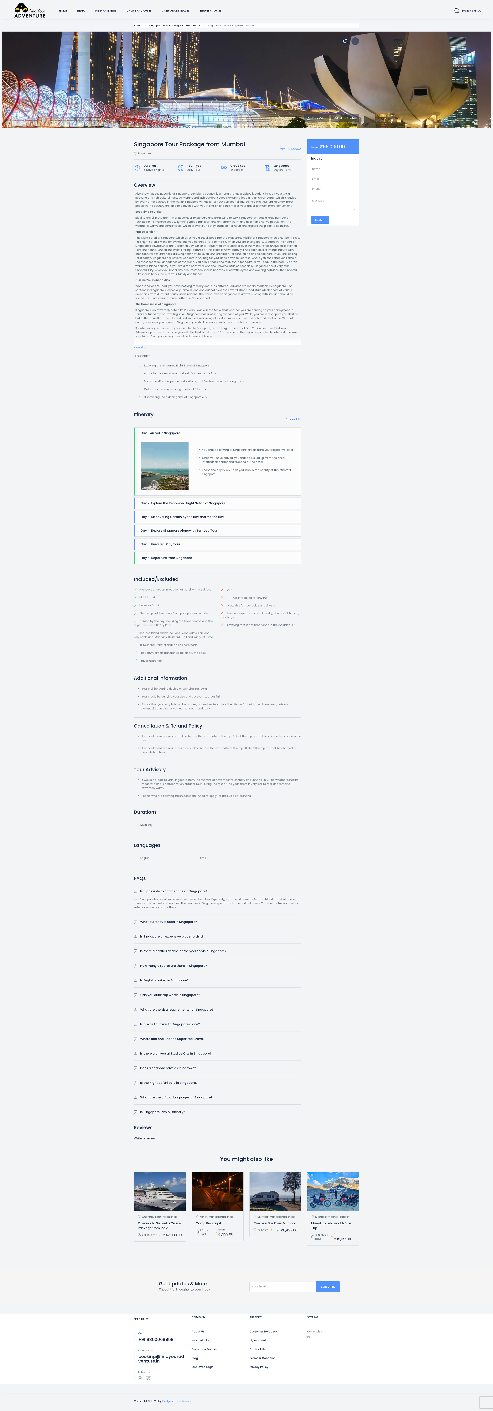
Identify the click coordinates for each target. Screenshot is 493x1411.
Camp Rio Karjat (208, 1223)
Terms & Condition (262, 1358)
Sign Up (476, 11)
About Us (198, 1331)
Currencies (314, 1331)
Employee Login (202, 1367)
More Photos (348, 118)
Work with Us (201, 1340)
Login (465, 11)
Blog (195, 1358)
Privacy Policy (258, 1367)
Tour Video (319, 118)
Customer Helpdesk (263, 1331)
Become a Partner (204, 1349)
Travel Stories (210, 11)
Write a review (145, 1138)
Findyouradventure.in (176, 1401)
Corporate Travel (175, 11)
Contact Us (257, 1349)
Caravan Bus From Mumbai (274, 1223)
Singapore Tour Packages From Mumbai (174, 25)
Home (63, 11)
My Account (257, 1340)
